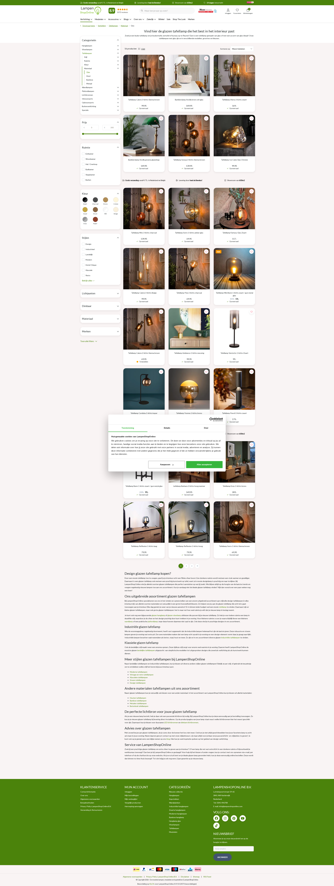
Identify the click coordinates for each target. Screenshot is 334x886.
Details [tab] (167, 428)
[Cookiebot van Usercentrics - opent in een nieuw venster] (211, 419)
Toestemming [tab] (128, 428)
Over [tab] (206, 428)
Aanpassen (165, 464)
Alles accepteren (204, 464)
